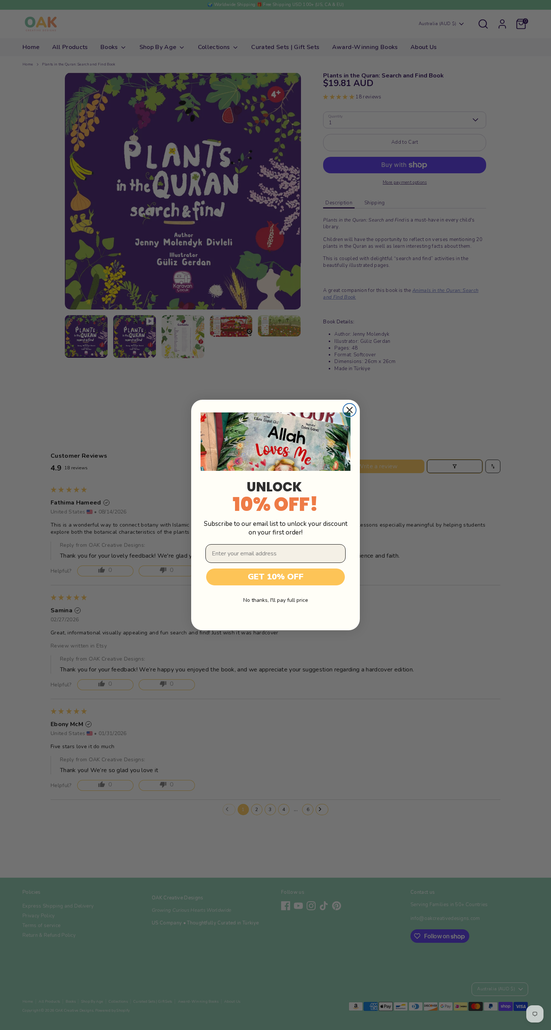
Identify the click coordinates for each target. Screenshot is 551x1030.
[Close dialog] (349, 410)
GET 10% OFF (276, 576)
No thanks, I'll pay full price (275, 600)
